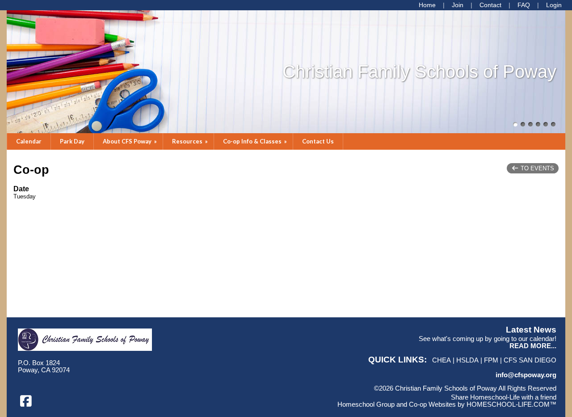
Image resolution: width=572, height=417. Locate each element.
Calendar (29, 141)
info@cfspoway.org (526, 375)
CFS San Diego (530, 360)
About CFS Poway (130, 141)
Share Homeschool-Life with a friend (503, 397)
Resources (190, 141)
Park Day (72, 141)
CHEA (441, 360)
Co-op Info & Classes (255, 141)
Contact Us (318, 141)
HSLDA (467, 360)
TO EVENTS (536, 168)
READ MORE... (532, 346)
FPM (491, 360)
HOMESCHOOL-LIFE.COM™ (511, 404)
